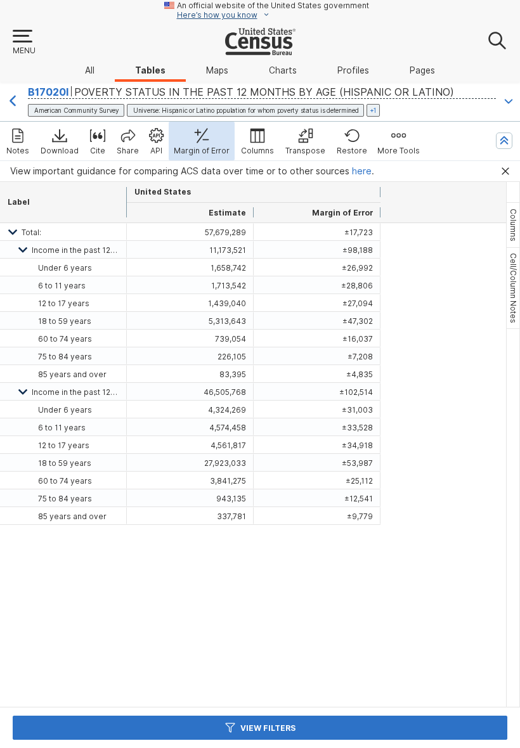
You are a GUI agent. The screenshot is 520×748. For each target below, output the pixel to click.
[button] (23, 42)
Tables (150, 70)
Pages (422, 70)
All (89, 70)
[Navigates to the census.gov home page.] (260, 50)
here (362, 171)
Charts (283, 70)
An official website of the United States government (273, 5)
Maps (217, 70)
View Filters (268, 728)
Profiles (353, 70)
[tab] (513, 225)
